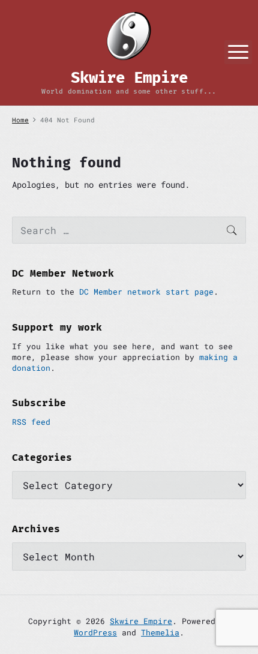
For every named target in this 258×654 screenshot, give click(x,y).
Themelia (160, 632)
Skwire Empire (141, 621)
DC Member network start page (146, 291)
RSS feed (31, 422)
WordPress (95, 632)
